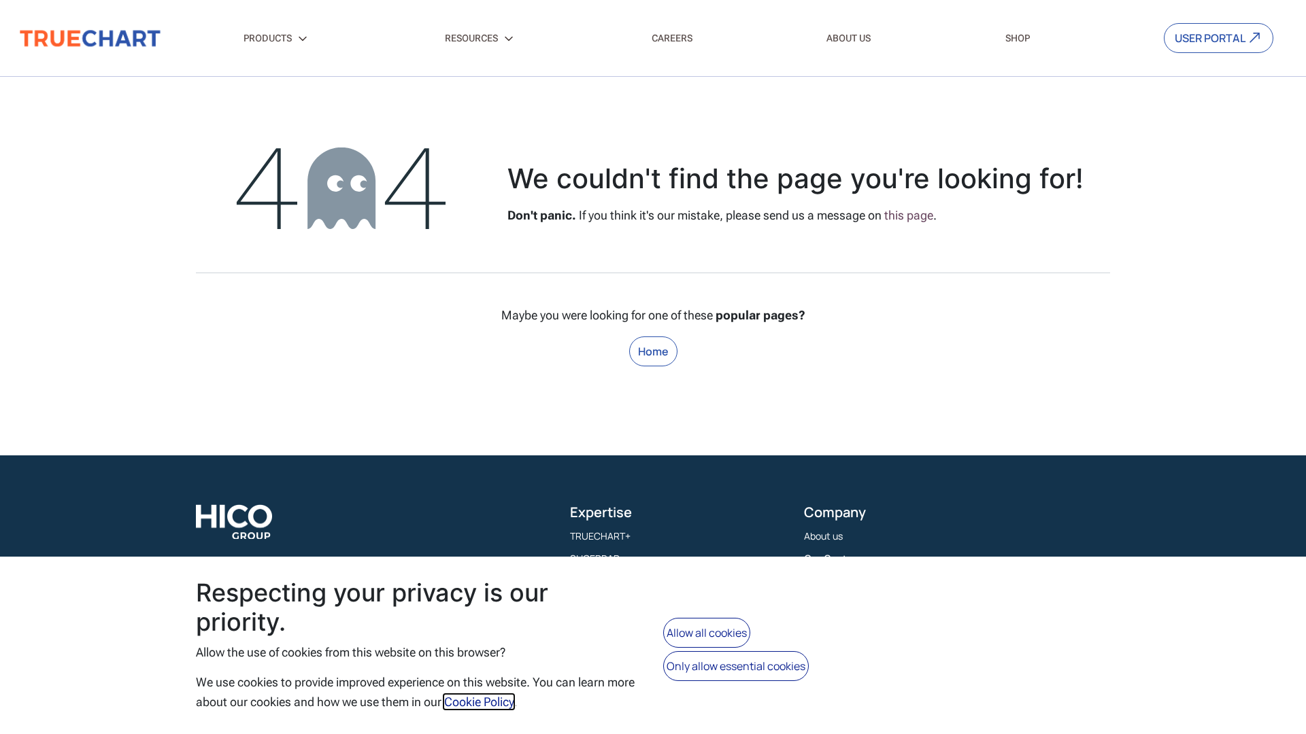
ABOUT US (848, 38)
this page (908, 215)
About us (823, 535)
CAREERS (672, 38)
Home (653, 351)
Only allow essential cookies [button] (736, 666)
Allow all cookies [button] (707, 632)
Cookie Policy (479, 702)
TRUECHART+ (600, 535)
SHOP (1017, 38)
